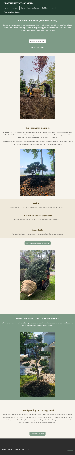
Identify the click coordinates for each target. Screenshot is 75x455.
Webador (70, 450)
